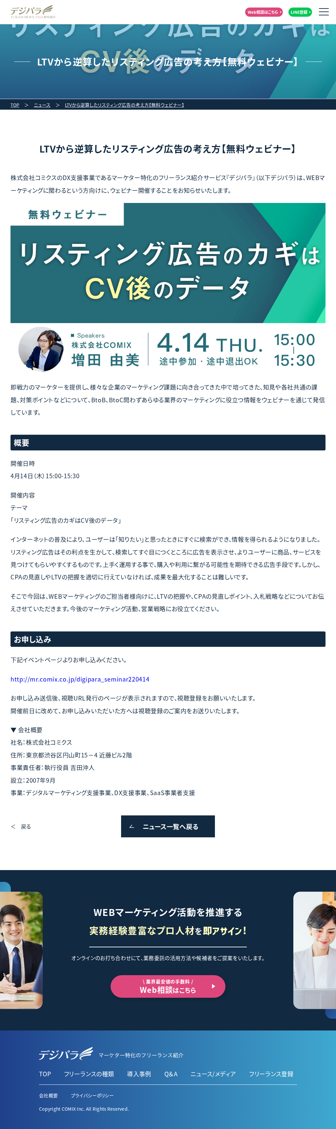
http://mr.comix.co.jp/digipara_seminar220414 (79, 679)
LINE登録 (299, 12)
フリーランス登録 (271, 1073)
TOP (14, 104)
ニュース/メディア (213, 1073)
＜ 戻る (20, 826)
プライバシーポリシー (92, 1095)
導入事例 (139, 1073)
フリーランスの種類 (89, 1073)
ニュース (42, 104)
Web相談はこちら (263, 12)
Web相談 (168, 986)
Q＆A (171, 1073)
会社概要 (48, 1095)
